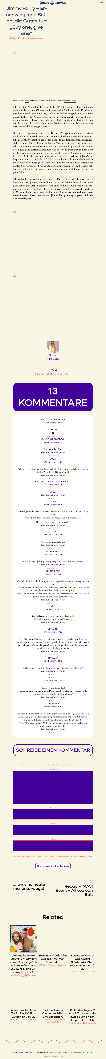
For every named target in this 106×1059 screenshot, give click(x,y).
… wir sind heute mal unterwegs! (29, 886)
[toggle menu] (102, 3)
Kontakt (29, 1053)
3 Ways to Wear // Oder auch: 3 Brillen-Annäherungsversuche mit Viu (82, 962)
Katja (27, 101)
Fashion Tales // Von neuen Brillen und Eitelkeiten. (53, 1013)
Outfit (92, 972)
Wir (60, 1020)
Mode (34, 975)
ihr (82, 169)
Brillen (37, 374)
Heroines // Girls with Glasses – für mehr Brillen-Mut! (53, 959)
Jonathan (53, 703)
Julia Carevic (15, 975)
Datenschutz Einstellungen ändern (67, 1053)
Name (53, 808)
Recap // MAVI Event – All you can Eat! (74, 890)
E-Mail (53, 823)
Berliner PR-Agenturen (63, 133)
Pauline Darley (70, 101)
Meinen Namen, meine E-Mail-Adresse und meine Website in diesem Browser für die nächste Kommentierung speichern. (53, 858)
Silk (15, 140)
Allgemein (31, 38)
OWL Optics (63, 179)
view (62, 452)
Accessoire (40, 38)
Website (53, 839)
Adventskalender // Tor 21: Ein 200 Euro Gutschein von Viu (23, 1013)
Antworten (52, 436)
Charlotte (53, 571)
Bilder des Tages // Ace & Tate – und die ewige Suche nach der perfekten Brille (82, 1015)
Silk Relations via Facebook (53, 481)
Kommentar (53, 770)
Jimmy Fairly (28, 143)
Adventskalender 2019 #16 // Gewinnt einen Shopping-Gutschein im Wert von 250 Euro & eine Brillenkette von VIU (23, 964)
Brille (43, 374)
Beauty (60, 965)
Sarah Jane (74, 972)
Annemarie (53, 551)
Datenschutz (42, 1053)
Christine (53, 501)
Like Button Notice (49, 452)
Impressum (18, 1053)
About (90, 1053)
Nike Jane (13, 38)
